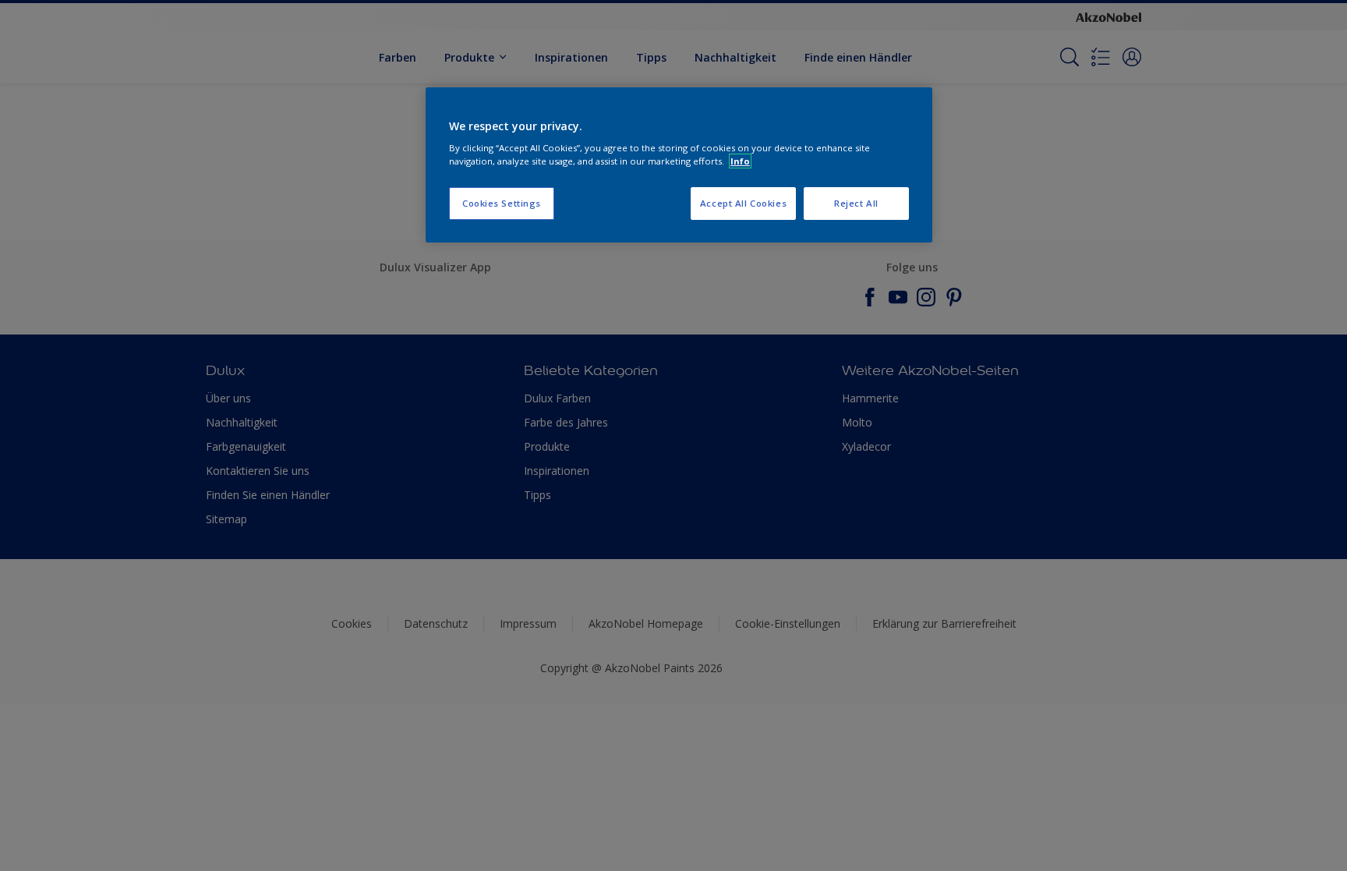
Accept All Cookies (743, 203)
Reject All (856, 203)
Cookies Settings (501, 203)
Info (740, 161)
